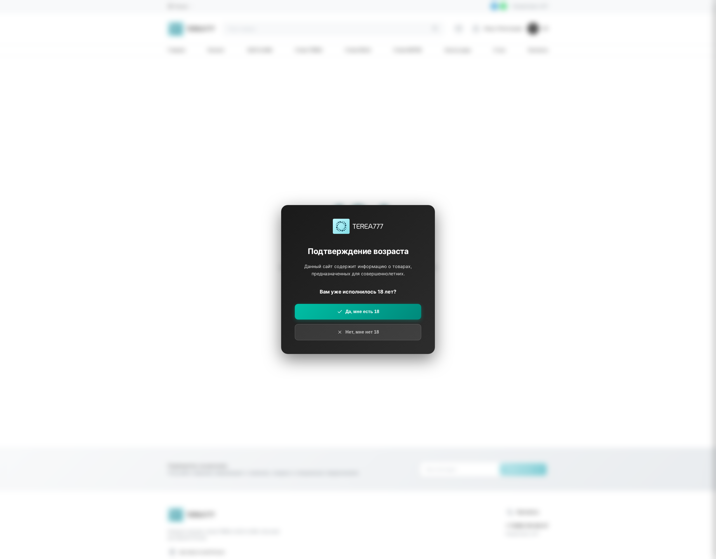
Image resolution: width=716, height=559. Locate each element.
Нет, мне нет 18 (362, 332)
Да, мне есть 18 (362, 311)
